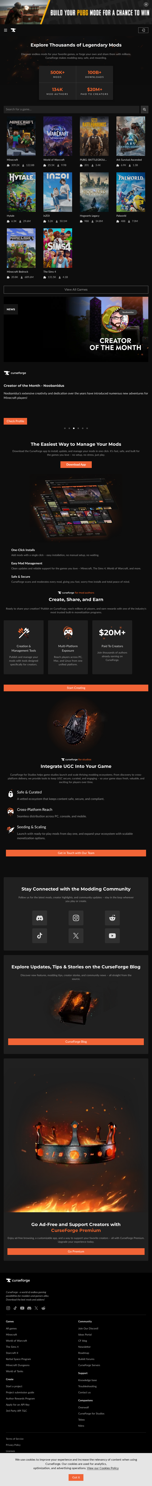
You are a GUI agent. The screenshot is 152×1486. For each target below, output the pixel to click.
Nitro (81, 1426)
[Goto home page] (13, 30)
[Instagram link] (8, 1308)
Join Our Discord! (88, 1328)
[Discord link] (29, 1308)
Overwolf (83, 1407)
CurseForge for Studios (91, 1413)
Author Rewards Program (20, 1398)
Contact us (84, 1392)
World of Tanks (14, 1371)
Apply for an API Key (17, 1405)
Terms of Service (15, 1439)
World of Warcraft (16, 1341)
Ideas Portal (85, 1334)
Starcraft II (12, 1353)
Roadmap (83, 1353)
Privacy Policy (13, 1445)
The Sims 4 (12, 1347)
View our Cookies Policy (103, 1468)
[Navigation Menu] (5, 30)
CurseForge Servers (89, 1365)
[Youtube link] (22, 1308)
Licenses (10, 1451)
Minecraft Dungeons (17, 1365)
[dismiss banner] (146, 4)
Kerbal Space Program (18, 1359)
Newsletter (84, 1347)
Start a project (14, 1386)
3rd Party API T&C (16, 1411)
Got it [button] (76, 1477)
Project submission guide (20, 1392)
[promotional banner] (76, 12)
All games (11, 1328)
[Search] (144, 109)
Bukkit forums (86, 1359)
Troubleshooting (87, 1386)
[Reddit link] (43, 1308)
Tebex (81, 1420)
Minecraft (11, 1334)
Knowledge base (87, 1380)
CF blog (82, 1341)
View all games (76, 289)
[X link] (36, 1308)
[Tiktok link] (15, 1308)
